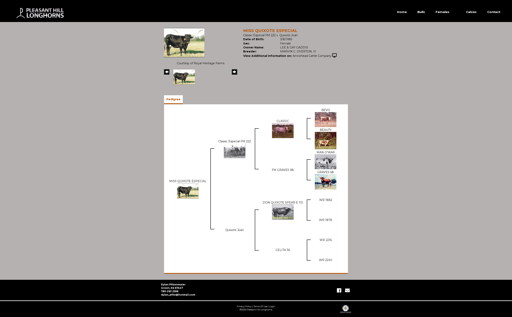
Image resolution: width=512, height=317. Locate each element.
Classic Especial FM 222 (259, 35)
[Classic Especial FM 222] (234, 150)
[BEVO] (325, 119)
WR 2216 (326, 240)
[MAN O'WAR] (325, 161)
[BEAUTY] (325, 140)
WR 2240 (325, 260)
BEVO (325, 110)
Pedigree (173, 99)
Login (272, 306)
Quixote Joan (288, 35)
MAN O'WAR (326, 152)
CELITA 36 (283, 250)
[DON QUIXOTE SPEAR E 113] (283, 212)
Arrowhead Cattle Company (312, 56)
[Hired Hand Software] (345, 311)
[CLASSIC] (283, 130)
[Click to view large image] (184, 42)
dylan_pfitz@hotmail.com (178, 294)
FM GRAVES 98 (283, 170)
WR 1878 (325, 220)
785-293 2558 (169, 291)
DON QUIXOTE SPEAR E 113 (283, 202)
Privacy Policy (244, 306)
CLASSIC (283, 121)
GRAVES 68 (325, 172)
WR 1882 (325, 200)
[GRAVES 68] (325, 181)
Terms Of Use (260, 306)
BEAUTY (326, 130)
